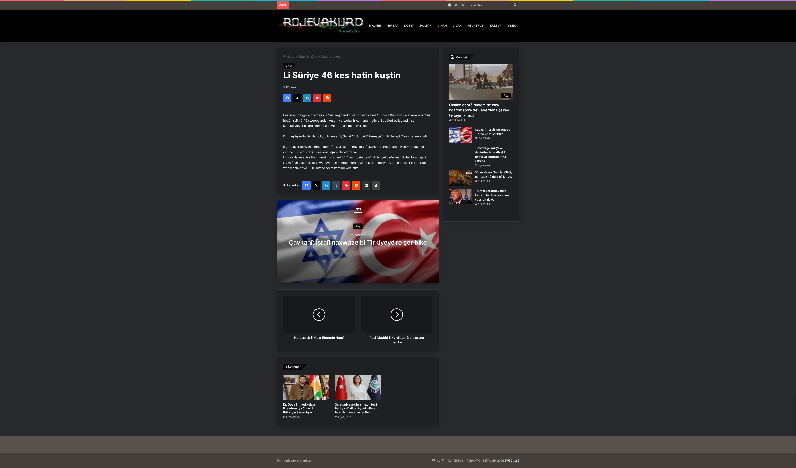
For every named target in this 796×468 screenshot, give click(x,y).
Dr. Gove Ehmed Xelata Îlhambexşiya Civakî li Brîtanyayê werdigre (299, 408)
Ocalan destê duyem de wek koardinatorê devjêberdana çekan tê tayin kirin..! (479, 110)
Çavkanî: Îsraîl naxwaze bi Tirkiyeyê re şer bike (358, 242)
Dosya (409, 25)
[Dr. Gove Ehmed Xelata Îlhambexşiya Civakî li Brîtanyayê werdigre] (306, 387)
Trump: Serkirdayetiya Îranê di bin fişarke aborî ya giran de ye (492, 195)
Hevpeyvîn (475, 25)
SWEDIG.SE (512, 460)
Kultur (495, 25)
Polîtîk (426, 25)
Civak (457, 25)
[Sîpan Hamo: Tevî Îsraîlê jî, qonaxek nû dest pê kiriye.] (460, 178)
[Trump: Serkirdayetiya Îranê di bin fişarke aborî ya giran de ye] (460, 196)
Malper (375, 25)
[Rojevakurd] (321, 25)
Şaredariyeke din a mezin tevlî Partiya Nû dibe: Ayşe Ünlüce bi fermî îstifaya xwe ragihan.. (357, 408)
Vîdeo (511, 25)
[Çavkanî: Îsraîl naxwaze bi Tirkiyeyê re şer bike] (460, 135)
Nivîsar (392, 25)
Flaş (357, 226)
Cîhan (442, 25)
